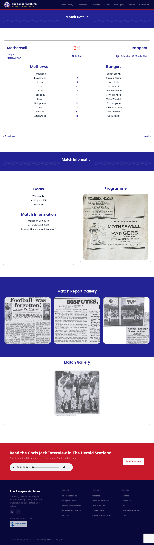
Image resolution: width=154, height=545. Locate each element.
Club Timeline (98, 505)
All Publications (69, 495)
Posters (65, 515)
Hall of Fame (98, 510)
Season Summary (100, 500)
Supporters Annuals (71, 510)
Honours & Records (101, 515)
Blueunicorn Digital (55, 539)
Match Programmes (71, 505)
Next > (147, 136)
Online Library (66, 4)
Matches (83, 4)
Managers (119, 4)
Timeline (131, 4)
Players (107, 4)
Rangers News (69, 500)
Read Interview (133, 461)
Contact (142, 4)
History (94, 4)
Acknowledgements (131, 510)
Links (124, 515)
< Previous (9, 136)
